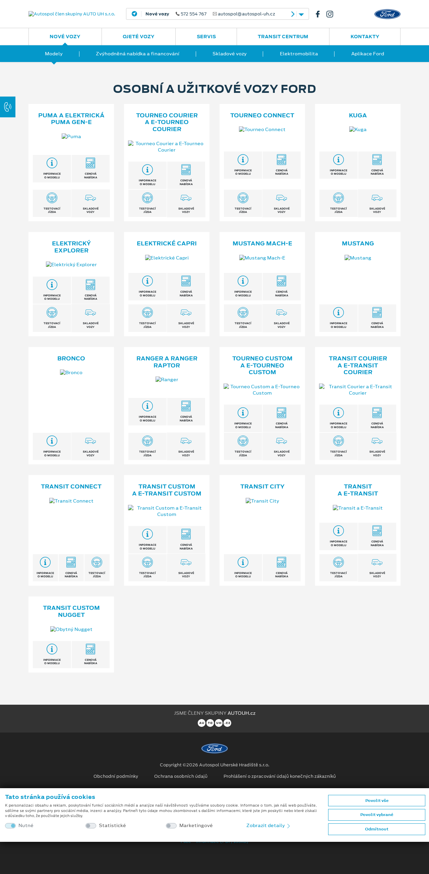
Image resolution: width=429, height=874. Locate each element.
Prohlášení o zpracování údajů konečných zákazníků (280, 776)
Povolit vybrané (376, 814)
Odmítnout (376, 829)
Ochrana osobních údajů (180, 776)
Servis (206, 36)
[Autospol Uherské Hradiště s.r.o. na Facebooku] (320, 14)
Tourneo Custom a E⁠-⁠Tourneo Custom (262, 365)
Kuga (358, 115)
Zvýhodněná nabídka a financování (137, 53)
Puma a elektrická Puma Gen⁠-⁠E (71, 118)
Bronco (71, 358)
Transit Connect (71, 486)
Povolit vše (376, 800)
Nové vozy (65, 36)
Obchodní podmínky (116, 776)
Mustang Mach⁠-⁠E (262, 243)
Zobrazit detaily (266, 825)
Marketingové (196, 825)
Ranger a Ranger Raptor (166, 361)
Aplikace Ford (367, 53)
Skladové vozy (229, 53)
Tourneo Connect (262, 115)
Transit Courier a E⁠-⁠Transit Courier (358, 365)
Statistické (112, 825)
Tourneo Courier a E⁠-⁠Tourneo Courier (167, 122)
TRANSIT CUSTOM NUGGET (71, 611)
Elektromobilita (299, 53)
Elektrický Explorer (71, 246)
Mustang (358, 243)
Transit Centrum (283, 36)
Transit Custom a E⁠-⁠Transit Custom (166, 490)
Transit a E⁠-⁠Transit (358, 490)
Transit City (262, 486)
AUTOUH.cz (241, 713)
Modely (54, 53)
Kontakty (365, 36)
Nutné (26, 825)
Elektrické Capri (167, 243)
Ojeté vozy (139, 36)
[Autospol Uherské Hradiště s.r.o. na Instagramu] (332, 14)
